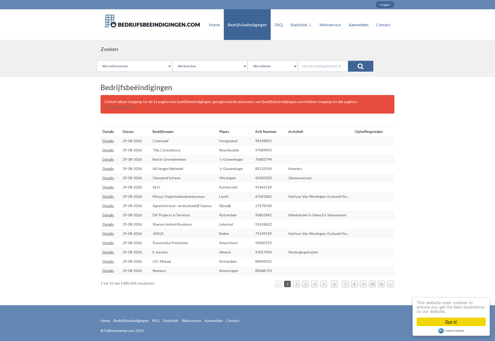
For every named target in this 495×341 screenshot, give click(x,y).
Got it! (451, 322)
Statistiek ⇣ (301, 24)
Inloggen (385, 4)
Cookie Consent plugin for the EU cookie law (451, 331)
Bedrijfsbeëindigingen (247, 24)
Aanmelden (358, 24)
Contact (383, 24)
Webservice (330, 24)
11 (381, 284)
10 (372, 284)
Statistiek (170, 320)
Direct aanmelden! (119, 107)
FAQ (279, 24)
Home (214, 24)
